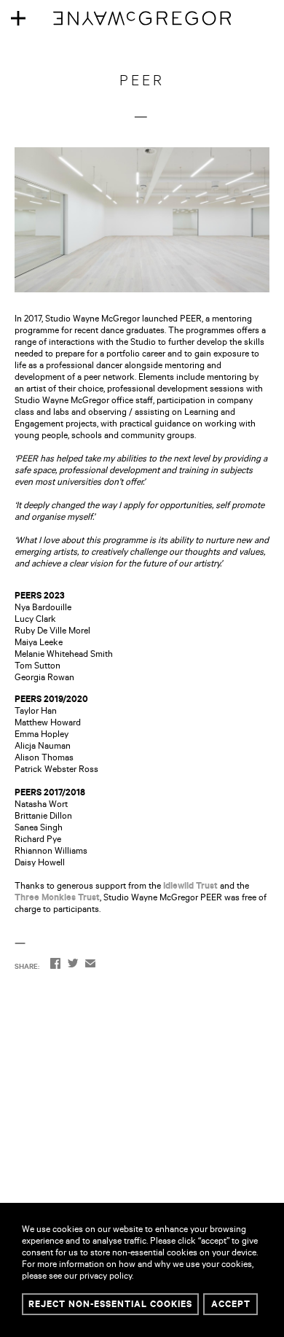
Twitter (73, 965)
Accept (231, 1306)
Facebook (55, 965)
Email (90, 965)
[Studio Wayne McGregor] (142, 26)
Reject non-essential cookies (110, 1306)
